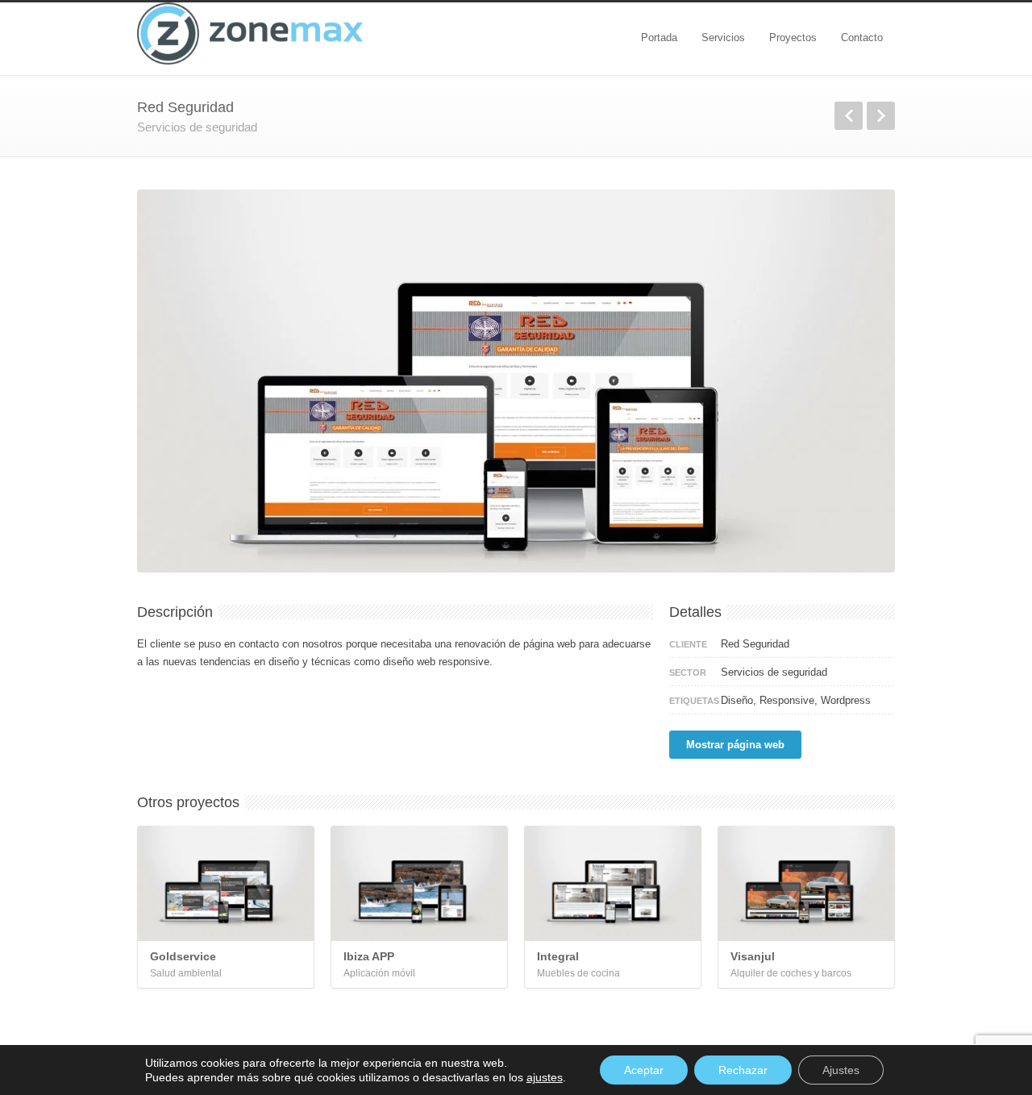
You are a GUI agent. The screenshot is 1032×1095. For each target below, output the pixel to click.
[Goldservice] (225, 883)
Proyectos (793, 37)
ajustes (544, 1077)
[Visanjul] (806, 883)
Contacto (862, 37)
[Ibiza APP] (419, 883)
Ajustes (840, 1070)
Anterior (848, 116)
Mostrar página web (735, 745)
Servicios (723, 37)
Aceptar (644, 1070)
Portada (659, 37)
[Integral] (612, 883)
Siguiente (881, 116)
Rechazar (743, 1070)
